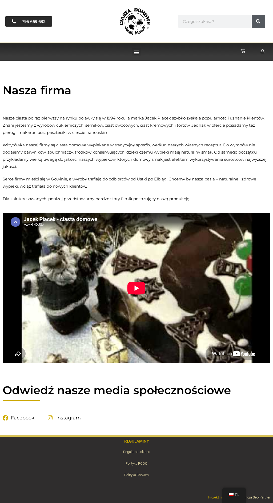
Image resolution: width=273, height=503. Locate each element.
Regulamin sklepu (136, 452)
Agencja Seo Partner (255, 497)
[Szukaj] (258, 21)
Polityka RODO (136, 463)
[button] (136, 52)
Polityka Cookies (136, 475)
